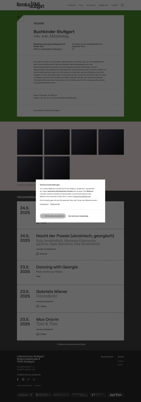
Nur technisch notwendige (78, 216)
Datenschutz (55, 204)
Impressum (44, 204)
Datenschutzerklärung (81, 196)
